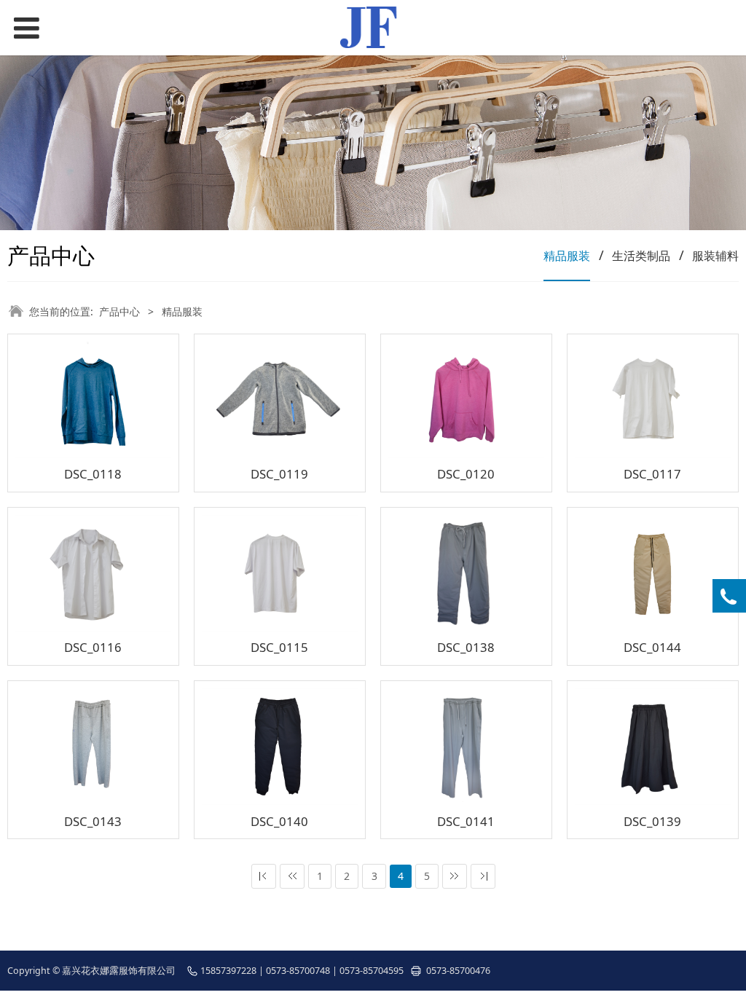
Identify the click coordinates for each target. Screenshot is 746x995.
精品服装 (566, 256)
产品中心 (119, 311)
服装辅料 (715, 256)
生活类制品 (641, 256)
